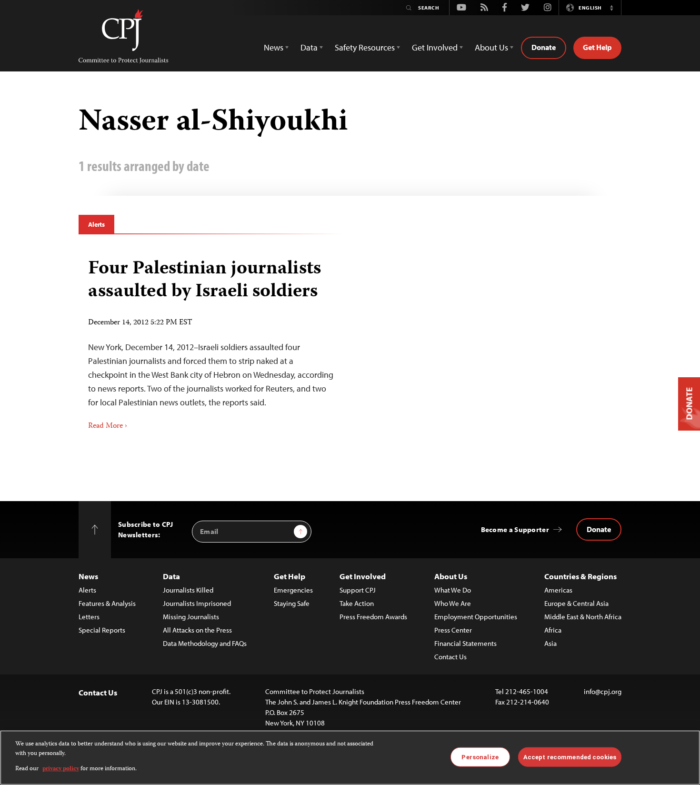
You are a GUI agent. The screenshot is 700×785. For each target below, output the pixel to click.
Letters (89, 616)
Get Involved (363, 576)
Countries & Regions (580, 576)
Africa (552, 629)
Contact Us (450, 656)
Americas (558, 589)
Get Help (597, 47)
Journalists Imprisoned (197, 603)
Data (171, 576)
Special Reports (102, 629)
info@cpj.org (602, 691)
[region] (350, 757)
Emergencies (293, 589)
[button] (611, 7)
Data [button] (309, 47)
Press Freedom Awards (373, 616)
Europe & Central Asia (576, 603)
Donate (543, 47)
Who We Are (452, 603)
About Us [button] (491, 47)
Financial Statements (465, 643)
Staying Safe (292, 603)
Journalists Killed (188, 589)
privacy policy (60, 769)
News (88, 576)
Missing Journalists (191, 616)
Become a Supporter (515, 529)
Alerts (96, 224)
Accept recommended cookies (569, 756)
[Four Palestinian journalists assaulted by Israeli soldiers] (211, 341)
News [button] (273, 47)
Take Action (357, 603)
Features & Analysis (107, 603)
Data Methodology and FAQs (205, 643)
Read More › (107, 426)
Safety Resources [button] (365, 47)
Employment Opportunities (475, 616)
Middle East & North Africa (582, 616)
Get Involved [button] (435, 47)
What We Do (452, 589)
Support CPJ (358, 589)
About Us (450, 576)
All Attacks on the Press (197, 629)
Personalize (479, 756)
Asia (550, 643)
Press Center (453, 629)
